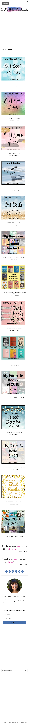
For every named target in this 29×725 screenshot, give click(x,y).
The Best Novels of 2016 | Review (14, 536)
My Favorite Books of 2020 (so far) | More (14, 257)
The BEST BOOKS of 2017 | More (14, 502)
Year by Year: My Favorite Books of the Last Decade (14, 293)
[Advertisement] (14, 30)
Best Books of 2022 (14, 118)
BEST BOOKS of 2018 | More (14, 432)
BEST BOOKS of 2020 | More (14, 223)
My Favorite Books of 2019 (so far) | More (14, 397)
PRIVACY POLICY (22, 722)
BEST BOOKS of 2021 (14, 153)
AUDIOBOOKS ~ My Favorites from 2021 (14, 188)
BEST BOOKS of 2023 (14, 84)
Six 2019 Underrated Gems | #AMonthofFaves (14, 363)
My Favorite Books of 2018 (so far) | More (14, 467)
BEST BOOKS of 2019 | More (14, 328)
